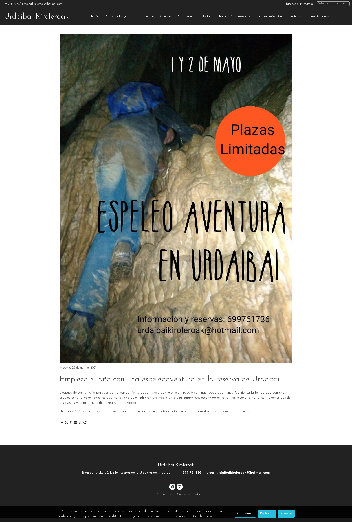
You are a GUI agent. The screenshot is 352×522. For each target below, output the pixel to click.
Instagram (306, 4)
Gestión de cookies (188, 494)
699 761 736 (191, 473)
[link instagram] (180, 486)
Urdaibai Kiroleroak (36, 17)
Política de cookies (163, 494)
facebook (292, 4)
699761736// (13, 4)
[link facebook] (172, 486)
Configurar (245, 513)
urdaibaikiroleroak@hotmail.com (42, 4)
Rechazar (267, 513)
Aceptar (286, 513)
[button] (115, 17)
